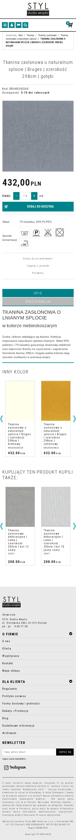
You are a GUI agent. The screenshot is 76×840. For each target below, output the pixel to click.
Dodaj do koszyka (40, 206)
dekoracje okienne (36, 786)
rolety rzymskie (11, 789)
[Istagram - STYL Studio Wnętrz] (15, 767)
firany (65, 786)
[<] (1, 419)
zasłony (55, 786)
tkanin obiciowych (24, 811)
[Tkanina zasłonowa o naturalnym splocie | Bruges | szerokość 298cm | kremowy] (20, 401)
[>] (74, 419)
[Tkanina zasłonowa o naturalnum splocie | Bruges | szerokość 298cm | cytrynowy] (55, 401)
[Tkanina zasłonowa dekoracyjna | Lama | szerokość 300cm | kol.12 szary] (20, 507)
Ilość (6, 196)
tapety (70, 792)
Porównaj (38, 273)
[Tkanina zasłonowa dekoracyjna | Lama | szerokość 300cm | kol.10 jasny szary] (55, 507)
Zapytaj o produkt (38, 265)
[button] (38, 293)
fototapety (58, 792)
